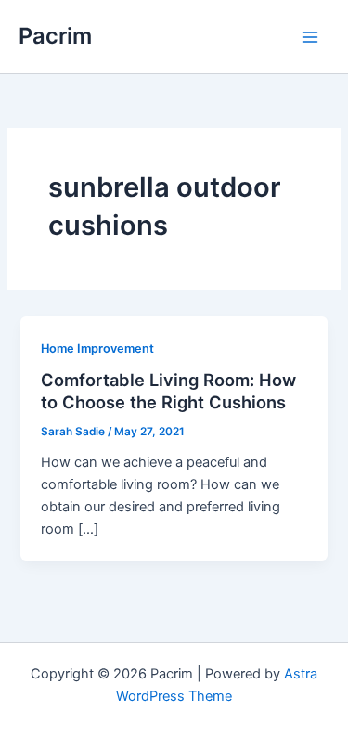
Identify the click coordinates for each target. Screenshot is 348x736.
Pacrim (55, 35)
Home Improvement (97, 348)
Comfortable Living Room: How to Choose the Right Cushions (168, 390)
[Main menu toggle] (309, 37)
